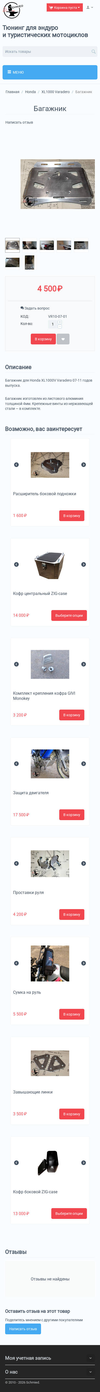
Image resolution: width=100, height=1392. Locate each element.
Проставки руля (28, 892)
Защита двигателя (31, 792)
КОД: (25, 316)
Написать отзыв (19, 122)
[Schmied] (13, 10)
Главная (12, 92)
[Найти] (93, 52)
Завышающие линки (33, 1092)
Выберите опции (69, 615)
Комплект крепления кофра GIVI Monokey (44, 696)
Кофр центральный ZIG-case (40, 593)
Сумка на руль (27, 992)
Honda (30, 92)
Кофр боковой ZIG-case (35, 1191)
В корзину (43, 339)
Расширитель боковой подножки (44, 493)
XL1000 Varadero (56, 92)
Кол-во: (27, 324)
